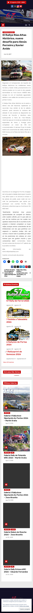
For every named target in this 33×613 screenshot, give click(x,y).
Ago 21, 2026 (9, 423)
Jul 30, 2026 (9, 537)
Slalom (13, 529)
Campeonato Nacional (8, 32)
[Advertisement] (16, 173)
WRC (12, 452)
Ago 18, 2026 (9, 500)
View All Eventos (8, 362)
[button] (30, 25)
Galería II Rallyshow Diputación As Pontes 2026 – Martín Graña (16, 418)
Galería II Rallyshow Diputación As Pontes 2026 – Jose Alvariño (16, 495)
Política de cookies (24, 606)
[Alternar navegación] (26, 25)
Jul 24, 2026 (9, 574)
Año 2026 (7, 413)
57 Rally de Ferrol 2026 (17, 301)
